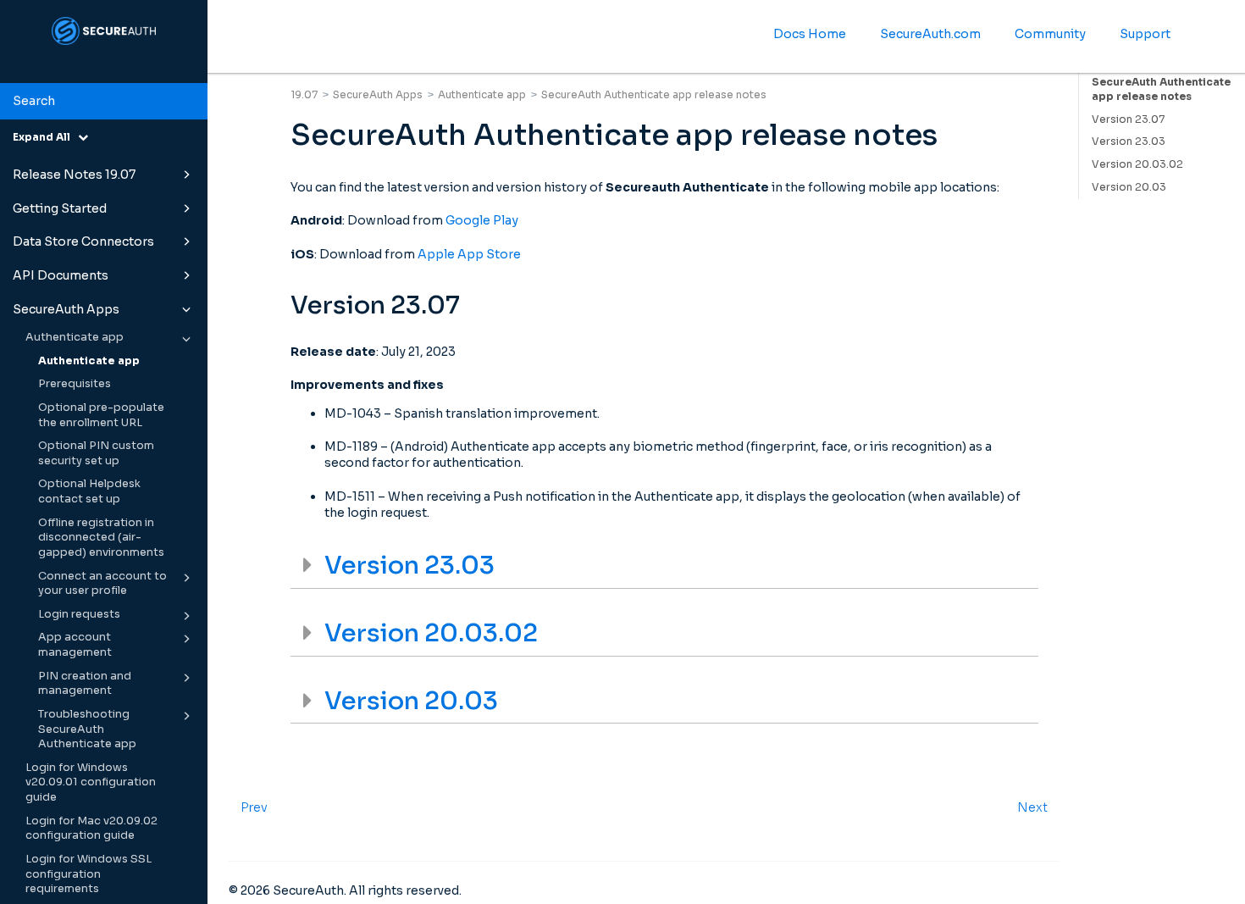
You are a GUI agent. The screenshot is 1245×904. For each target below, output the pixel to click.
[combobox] (104, 101)
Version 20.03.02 (1137, 164)
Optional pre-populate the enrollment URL (101, 415)
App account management (75, 644)
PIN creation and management (84, 683)
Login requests (79, 614)
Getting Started (60, 208)
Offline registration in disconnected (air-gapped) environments (101, 537)
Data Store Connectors (83, 241)
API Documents (60, 275)
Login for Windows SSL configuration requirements (88, 874)
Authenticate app (74, 337)
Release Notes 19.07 (74, 174)
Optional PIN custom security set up (96, 453)
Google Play (481, 220)
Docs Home (809, 34)
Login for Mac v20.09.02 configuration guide (91, 828)
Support (1145, 34)
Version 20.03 (1129, 186)
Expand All (45, 136)
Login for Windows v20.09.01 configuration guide (90, 782)
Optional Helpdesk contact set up (89, 491)
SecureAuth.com (930, 34)
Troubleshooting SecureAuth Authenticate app (87, 729)
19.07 (304, 94)
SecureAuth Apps (66, 309)
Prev (254, 807)
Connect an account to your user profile (102, 583)
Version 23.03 (1128, 141)
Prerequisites (74, 384)
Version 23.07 (1128, 119)
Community (1050, 34)
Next (1032, 807)
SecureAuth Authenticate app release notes (1161, 89)
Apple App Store (469, 254)
